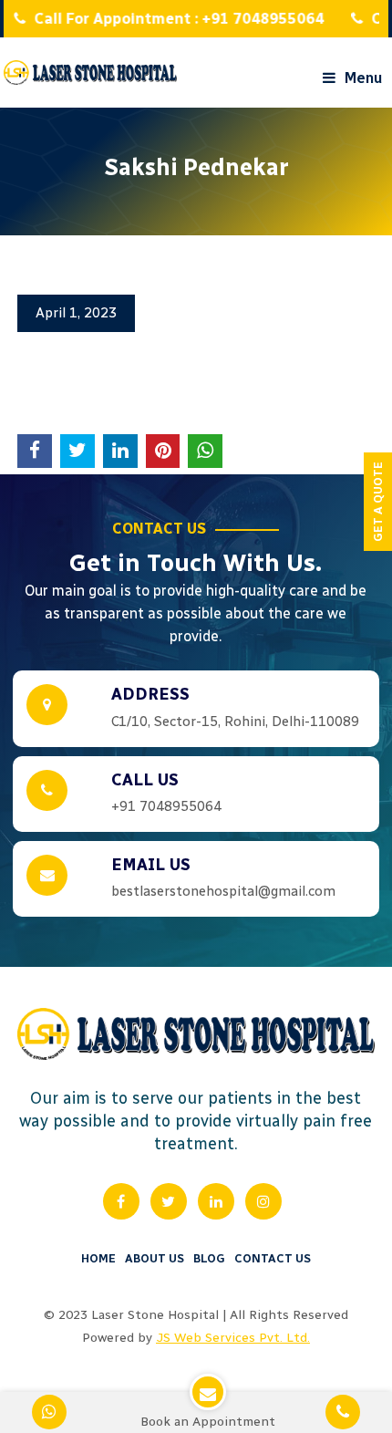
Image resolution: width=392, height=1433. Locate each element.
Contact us (272, 1258)
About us (154, 1258)
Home (98, 1258)
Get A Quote (378, 502)
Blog (209, 1258)
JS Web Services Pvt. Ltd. (233, 1337)
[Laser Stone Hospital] (90, 72)
